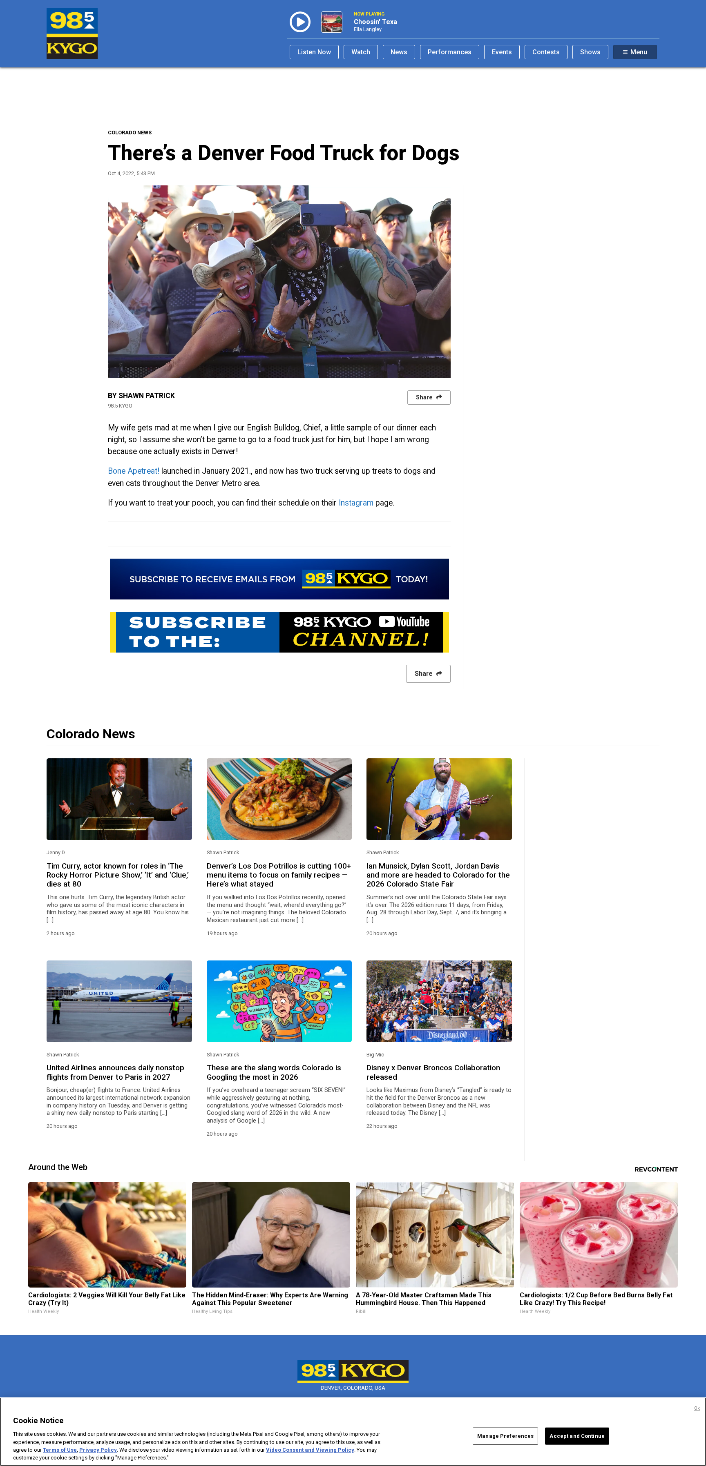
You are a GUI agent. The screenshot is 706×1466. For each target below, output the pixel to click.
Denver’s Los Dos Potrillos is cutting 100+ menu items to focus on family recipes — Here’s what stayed (279, 875)
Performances (449, 52)
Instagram (356, 503)
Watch (360, 52)
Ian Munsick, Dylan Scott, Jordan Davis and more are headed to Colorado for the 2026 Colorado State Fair (438, 875)
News (399, 52)
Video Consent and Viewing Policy (310, 1450)
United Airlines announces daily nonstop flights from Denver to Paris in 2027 (115, 1072)
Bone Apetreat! (133, 471)
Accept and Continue (577, 1436)
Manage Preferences (505, 1436)
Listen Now (314, 52)
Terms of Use (60, 1450)
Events (502, 52)
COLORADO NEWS (130, 132)
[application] (279, 281)
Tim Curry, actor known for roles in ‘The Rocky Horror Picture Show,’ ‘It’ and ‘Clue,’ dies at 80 (118, 875)
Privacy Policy (98, 1450)
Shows (590, 52)
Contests (546, 52)
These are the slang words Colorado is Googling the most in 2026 (274, 1072)
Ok (697, 1408)
